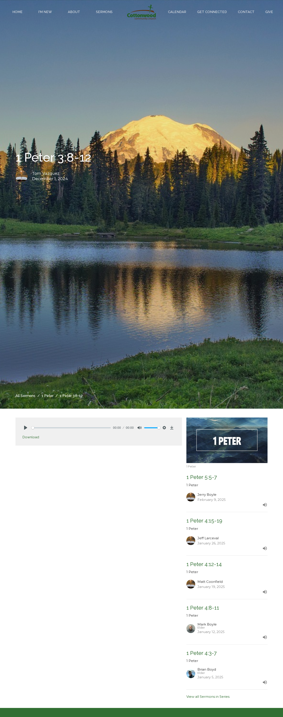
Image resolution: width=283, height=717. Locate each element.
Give (269, 12)
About (74, 12)
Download (31, 437)
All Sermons (25, 396)
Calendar (177, 12)
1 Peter (48, 396)
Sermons (104, 12)
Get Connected (212, 12)
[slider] (71, 428)
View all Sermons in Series (207, 696)
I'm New (45, 12)
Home (17, 12)
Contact (246, 12)
